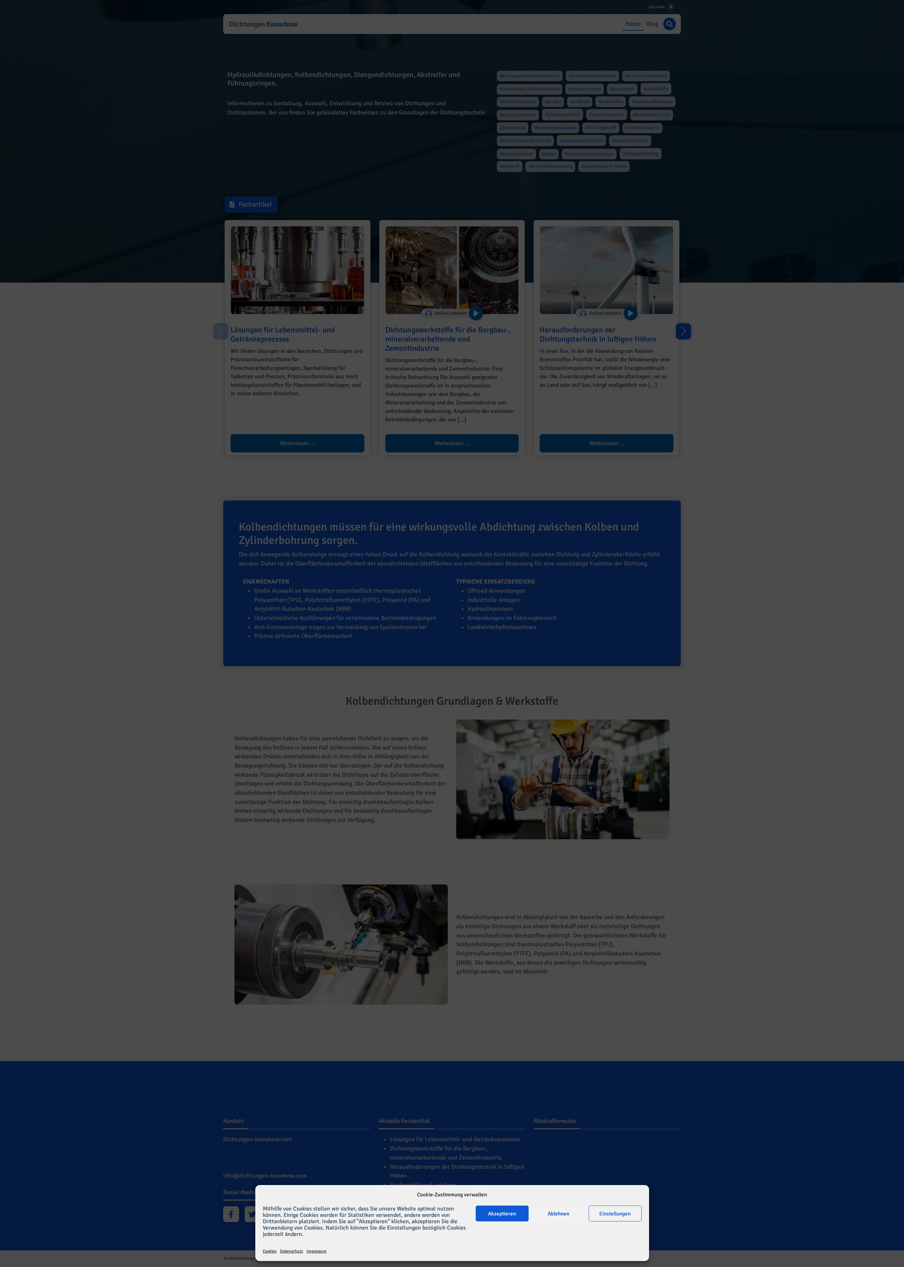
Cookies (269, 1251)
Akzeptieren (502, 1213)
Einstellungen (615, 1213)
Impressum (317, 1251)
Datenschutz (291, 1251)
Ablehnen (558, 1213)
